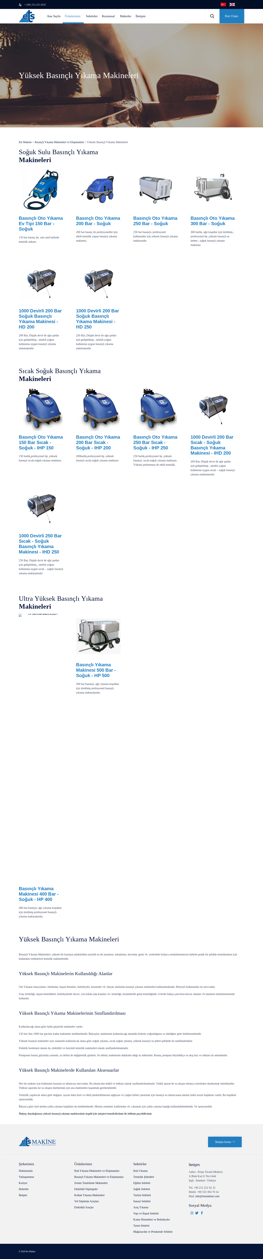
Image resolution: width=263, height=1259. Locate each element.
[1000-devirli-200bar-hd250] (98, 303)
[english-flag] (232, 5)
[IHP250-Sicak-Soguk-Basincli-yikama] (155, 429)
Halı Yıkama (140, 1170)
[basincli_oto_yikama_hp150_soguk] (41, 211)
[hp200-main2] (98, 211)
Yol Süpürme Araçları (86, 1201)
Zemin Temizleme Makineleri (91, 1182)
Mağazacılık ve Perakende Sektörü (152, 1231)
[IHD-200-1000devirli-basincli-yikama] (213, 429)
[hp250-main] (155, 211)
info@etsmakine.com (207, 1196)
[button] (232, 16)
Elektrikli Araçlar (84, 1207)
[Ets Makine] (27, 16)
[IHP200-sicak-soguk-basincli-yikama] (98, 429)
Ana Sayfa (53, 16)
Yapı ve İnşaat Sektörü (146, 1213)
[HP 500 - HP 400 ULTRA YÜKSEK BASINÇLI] (41, 613)
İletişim (140, 16)
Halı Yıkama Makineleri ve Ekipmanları (96, 1170)
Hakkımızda (26, 1170)
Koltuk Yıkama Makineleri (89, 1195)
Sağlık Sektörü (141, 1189)
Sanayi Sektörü (141, 1201)
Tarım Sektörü (141, 1225)
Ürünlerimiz (73, 16)
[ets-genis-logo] (37, 1145)
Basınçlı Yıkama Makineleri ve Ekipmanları (99, 1176)
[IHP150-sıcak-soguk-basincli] (41, 429)
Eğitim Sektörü (141, 1182)
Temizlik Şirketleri (143, 1176)
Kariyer (23, 1182)
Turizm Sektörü (142, 1195)
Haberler (125, 16)
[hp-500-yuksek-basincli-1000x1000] (98, 657)
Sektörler (92, 16)
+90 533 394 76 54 (208, 1191)
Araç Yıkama (140, 1207)
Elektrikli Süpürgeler (86, 1189)
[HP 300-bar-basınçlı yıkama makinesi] (213, 211)
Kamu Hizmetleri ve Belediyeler (151, 1219)
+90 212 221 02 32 (204, 1187)
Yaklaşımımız (26, 1176)
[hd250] (41, 303)
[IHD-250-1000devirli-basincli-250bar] (41, 528)
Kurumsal (108, 16)
